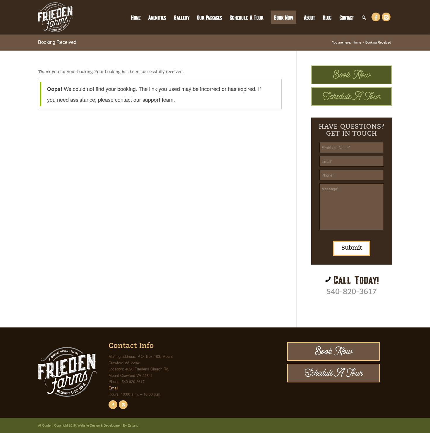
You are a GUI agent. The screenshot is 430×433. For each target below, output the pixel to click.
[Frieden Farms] (55, 17)
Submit (351, 248)
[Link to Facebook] (375, 17)
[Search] (364, 17)
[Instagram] (123, 404)
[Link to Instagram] (386, 17)
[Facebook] (113, 404)
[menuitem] (136, 17)
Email (113, 388)
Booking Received (57, 42)
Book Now (351, 75)
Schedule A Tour (352, 96)
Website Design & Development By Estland (108, 425)
